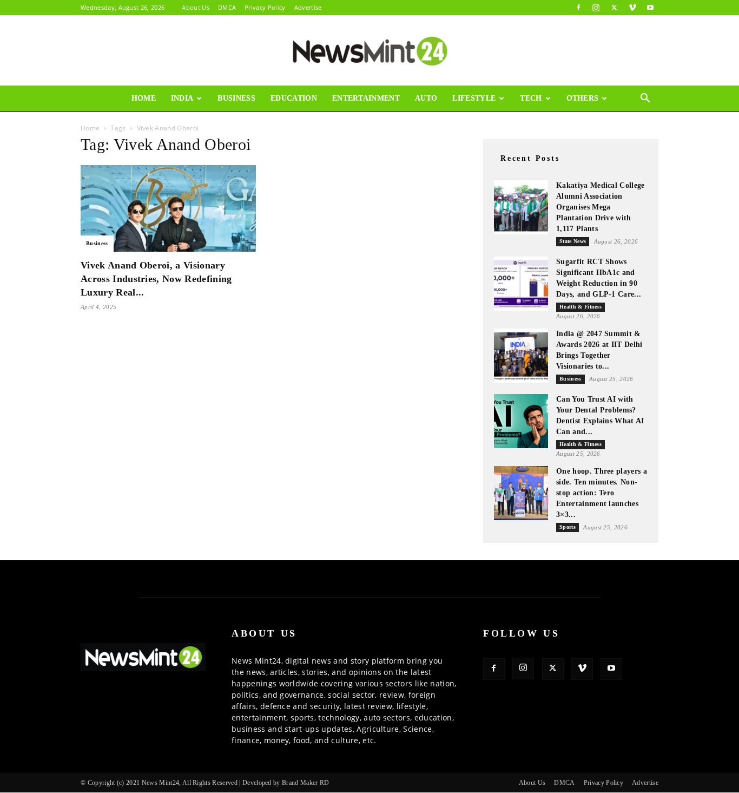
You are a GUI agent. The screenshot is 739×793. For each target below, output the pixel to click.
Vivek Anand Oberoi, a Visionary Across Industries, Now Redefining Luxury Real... (156, 279)
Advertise (308, 7)
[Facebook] (578, 7)
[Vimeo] (632, 7)
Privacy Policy (265, 7)
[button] (645, 99)
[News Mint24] (369, 51)
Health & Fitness (580, 307)
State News (572, 241)
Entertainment (366, 98)
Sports (567, 527)
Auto (426, 98)
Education (293, 98)
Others (582, 98)
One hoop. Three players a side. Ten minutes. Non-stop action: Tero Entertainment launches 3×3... (601, 493)
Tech (531, 98)
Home (143, 98)
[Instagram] (596, 7)
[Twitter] (614, 7)
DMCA (227, 7)
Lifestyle (474, 98)
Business (236, 98)
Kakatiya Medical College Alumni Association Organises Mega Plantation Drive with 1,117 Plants (600, 207)
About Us (195, 7)
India (182, 98)
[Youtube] (650, 7)
